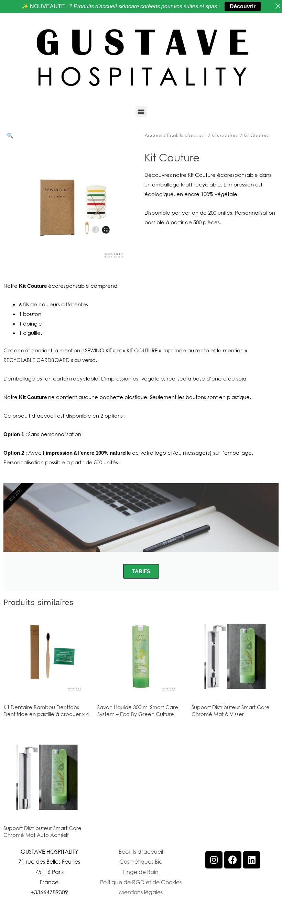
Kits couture (225, 135)
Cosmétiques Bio (140, 861)
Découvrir (243, 6)
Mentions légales (141, 892)
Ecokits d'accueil (187, 135)
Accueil (153, 135)
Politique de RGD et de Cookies (141, 882)
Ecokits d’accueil (141, 851)
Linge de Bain (141, 871)
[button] (141, 111)
